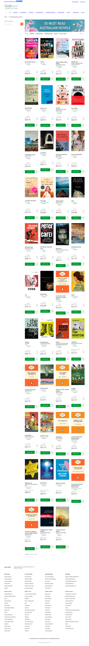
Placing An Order (7, 576)
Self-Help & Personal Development (72, 610)
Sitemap (6, 588)
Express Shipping (28, 581)
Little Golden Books (8, 614)
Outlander (27, 616)
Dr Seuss (6, 603)
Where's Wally (7, 630)
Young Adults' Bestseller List (71, 581)
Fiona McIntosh (48, 605)
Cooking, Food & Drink (70, 598)
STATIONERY (61, 12)
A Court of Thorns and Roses (30, 593)
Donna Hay (47, 603)
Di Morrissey (47, 600)
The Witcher (27, 626)
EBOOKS (31, 12)
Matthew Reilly (48, 614)
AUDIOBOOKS (39, 12)
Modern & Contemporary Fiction (71, 621)
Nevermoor (27, 614)
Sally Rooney (47, 619)
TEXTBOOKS (23, 12)
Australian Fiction (68, 612)
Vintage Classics (7, 628)
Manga (66, 623)
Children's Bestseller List (70, 578)
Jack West (27, 607)
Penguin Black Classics (8, 621)
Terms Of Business (8, 581)
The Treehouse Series (29, 621)
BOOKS (15, 12)
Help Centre (13, 1)
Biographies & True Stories (70, 593)
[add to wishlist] (36, 79)
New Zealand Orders (29, 588)
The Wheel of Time (29, 623)
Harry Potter (6, 610)
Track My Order (7, 1)
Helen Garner (47, 607)
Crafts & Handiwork (69, 600)
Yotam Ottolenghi (48, 630)
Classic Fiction (68, 616)
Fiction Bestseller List (69, 583)
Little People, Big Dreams (30, 610)
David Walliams (48, 598)
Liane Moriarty (48, 612)
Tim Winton (47, 626)
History (66, 607)
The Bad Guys (27, 619)
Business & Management (70, 596)
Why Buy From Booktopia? (50, 578)
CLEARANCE (76, 12)
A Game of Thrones (29, 596)
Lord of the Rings (28, 612)
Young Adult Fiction (69, 628)
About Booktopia (49, 574)
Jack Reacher (27, 605)
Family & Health (68, 603)
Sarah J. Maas (47, 621)
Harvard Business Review (9, 607)
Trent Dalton (47, 628)
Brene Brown (47, 593)
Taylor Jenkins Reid (49, 623)
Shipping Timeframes (29, 583)
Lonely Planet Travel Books (10, 616)
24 (34, 554)
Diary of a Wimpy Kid (29, 600)
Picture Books (68, 626)
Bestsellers (67, 574)
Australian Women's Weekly (10, 596)
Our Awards (47, 581)
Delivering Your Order (29, 585)
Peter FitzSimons (48, 616)
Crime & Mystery (68, 614)
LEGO (5, 612)
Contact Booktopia (8, 578)
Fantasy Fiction (68, 619)
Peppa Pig (6, 623)
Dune (26, 603)
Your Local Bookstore (49, 576)
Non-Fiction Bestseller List (70, 585)
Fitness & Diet (68, 605)
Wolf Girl (27, 630)
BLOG (83, 12)
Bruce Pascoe (47, 596)
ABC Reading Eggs (8, 593)
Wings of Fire (27, 628)
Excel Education (7, 600)
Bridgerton (27, 598)
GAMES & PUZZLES (50, 12)
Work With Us (48, 588)
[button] (31, 34)
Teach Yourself (7, 626)
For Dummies (7, 605)
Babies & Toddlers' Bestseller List (72, 576)
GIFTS (68, 12)
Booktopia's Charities (49, 583)
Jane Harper (47, 610)
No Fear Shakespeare (8, 619)
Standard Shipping (28, 578)
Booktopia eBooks (48, 585)
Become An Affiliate (8, 585)
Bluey (5, 598)
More (81, 33)
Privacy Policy (7, 583)
